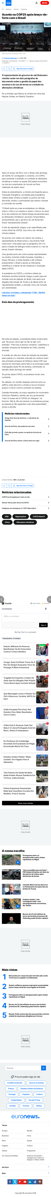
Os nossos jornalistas (10, 1156)
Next (4, 1141)
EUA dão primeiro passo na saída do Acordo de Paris (23, 433)
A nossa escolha (13, 851)
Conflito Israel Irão (14, 1083)
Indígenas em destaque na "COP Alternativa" (19, 508)
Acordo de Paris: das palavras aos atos (20, 426)
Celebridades (16, 1100)
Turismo (26, 1106)
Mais (4, 1173)
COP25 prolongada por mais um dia (16, 497)
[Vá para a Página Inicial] (8, 3)
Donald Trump (34, 1100)
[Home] (2, 9)
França (11, 1088)
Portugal (12, 1094)
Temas (4, 1125)
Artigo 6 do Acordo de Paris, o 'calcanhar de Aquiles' (22, 419)
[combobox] (25, 1068)
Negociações (20, 516)
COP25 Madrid (39, 516)
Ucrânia (12, 1106)
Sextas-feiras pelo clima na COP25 (15, 503)
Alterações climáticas (25, 522)
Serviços (5, 1167)
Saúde (29, 1141)
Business (5, 1136)
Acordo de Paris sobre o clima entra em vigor (22, 441)
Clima (7, 522)
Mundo (16, 9)
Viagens (5, 1146)
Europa (4, 1131)
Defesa (39, 1106)
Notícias (8, 9)
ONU (7, 516)
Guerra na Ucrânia (36, 1083)
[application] (25, 36)
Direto (44, 3)
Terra (29, 1136)
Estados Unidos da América (32, 1088)
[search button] (43, 1068)
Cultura (39, 1094)
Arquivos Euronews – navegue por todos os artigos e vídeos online (35, 1158)
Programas (31, 1151)
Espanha (24, 9)
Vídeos (4, 1151)
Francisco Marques (10, 58)
